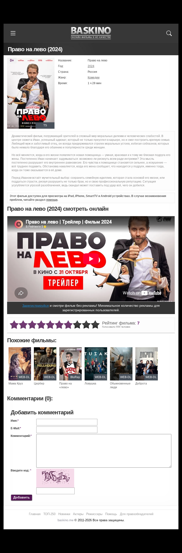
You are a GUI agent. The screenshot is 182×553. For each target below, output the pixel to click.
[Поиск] (169, 33)
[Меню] (13, 33)
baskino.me (65, 520)
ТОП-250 (49, 514)
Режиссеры (94, 514)
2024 (91, 66)
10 (95, 324)
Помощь (111, 514)
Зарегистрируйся (35, 305)
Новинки (64, 514)
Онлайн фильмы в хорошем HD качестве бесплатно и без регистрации (91, 33)
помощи (51, 199)
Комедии (94, 77)
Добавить (21, 497)
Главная (35, 514)
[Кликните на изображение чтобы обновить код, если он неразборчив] (55, 470)
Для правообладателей (136, 514)
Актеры (78, 514)
